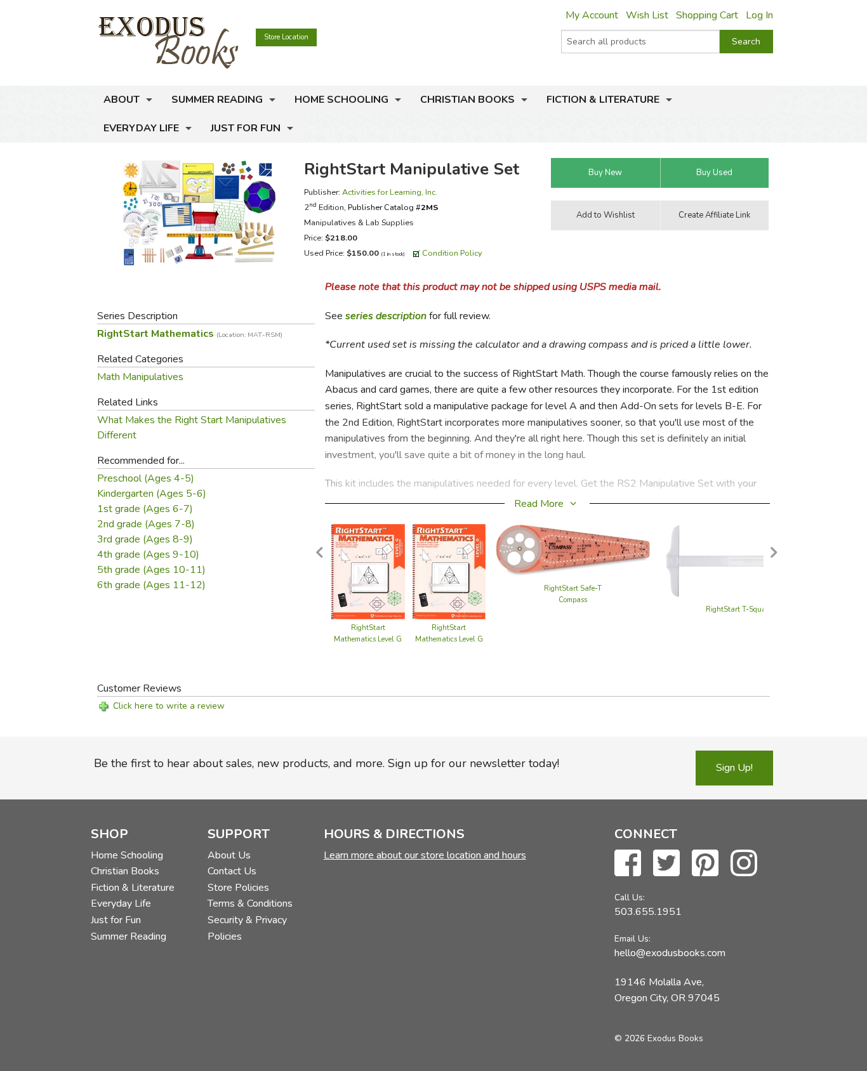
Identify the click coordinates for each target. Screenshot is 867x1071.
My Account (592, 15)
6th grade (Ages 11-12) (151, 585)
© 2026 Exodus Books (658, 1038)
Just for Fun (246, 128)
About (121, 100)
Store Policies (238, 888)
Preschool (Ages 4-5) (145, 478)
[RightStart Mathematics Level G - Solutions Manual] (368, 571)
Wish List (647, 15)
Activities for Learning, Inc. (389, 192)
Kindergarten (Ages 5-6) (151, 494)
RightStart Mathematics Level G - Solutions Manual (368, 639)
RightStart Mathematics (189, 334)
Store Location (286, 37)
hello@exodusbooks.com (669, 953)
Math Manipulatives (140, 377)
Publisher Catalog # (393, 207)
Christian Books (467, 100)
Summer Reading (217, 100)
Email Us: (632, 939)
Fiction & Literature (602, 100)
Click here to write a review (169, 706)
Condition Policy (452, 252)
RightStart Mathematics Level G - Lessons (449, 639)
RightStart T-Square (739, 609)
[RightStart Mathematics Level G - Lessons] (449, 571)
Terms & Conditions (250, 903)
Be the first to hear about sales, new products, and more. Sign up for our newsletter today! (326, 763)
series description (386, 316)
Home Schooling (341, 100)
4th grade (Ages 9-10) (148, 555)
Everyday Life (141, 128)
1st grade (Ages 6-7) (145, 509)
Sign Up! (734, 768)
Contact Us (232, 871)
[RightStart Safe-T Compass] (572, 551)
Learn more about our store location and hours (425, 855)
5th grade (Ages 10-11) (151, 570)
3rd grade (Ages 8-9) (145, 539)
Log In (759, 15)
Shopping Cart (707, 15)
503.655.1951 (648, 912)
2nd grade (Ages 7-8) (146, 524)
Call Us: (629, 897)
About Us (229, 855)
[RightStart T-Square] (738, 562)
